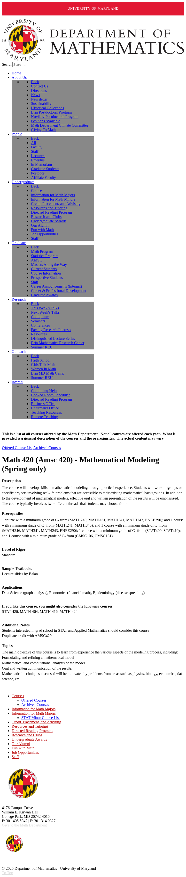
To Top (7, 873)
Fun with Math (23, 748)
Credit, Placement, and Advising (36, 722)
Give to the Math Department (24, 825)
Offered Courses (33, 700)
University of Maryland (93, 8)
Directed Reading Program (32, 731)
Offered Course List (17, 448)
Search (7, 64)
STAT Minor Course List (40, 718)
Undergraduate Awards (29, 739)
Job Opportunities (25, 752)
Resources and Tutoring (30, 726)
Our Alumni (21, 744)
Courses (18, 696)
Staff (15, 757)
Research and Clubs (27, 735)
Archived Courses (47, 448)
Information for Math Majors (33, 709)
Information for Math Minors (34, 713)
